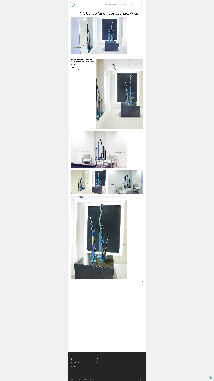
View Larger (81, 290)
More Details (88, 290)
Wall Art (97, 362)
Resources (97, 369)
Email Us (74, 366)
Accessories (98, 364)
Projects (97, 360)
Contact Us (98, 367)
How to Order (98, 371)
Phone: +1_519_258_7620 (76, 365)
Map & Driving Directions (76, 362)
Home (97, 358)
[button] (143, 4)
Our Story (97, 365)
